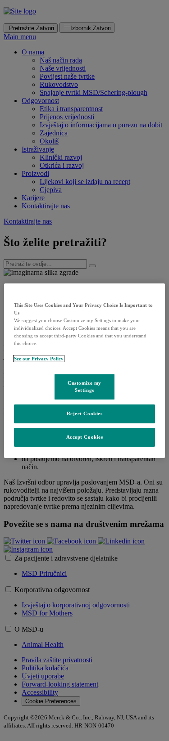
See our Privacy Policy (39, 358)
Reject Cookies (85, 413)
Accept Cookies (84, 437)
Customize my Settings (84, 386)
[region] (84, 370)
